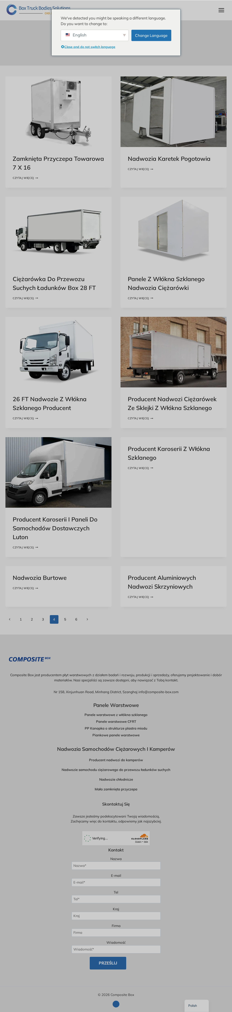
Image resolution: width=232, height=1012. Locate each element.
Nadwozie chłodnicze (116, 779)
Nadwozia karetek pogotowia (169, 158)
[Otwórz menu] (221, 10)
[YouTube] (116, 1004)
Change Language (151, 35)
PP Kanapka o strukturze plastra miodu (116, 728)
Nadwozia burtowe (40, 577)
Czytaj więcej (25, 178)
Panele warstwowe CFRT (116, 721)
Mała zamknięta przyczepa (116, 789)
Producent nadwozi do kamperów (116, 760)
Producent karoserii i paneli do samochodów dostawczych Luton (55, 528)
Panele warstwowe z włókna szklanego (116, 715)
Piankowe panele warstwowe (116, 735)
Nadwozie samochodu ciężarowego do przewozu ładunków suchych (116, 770)
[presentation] (58, 111)
